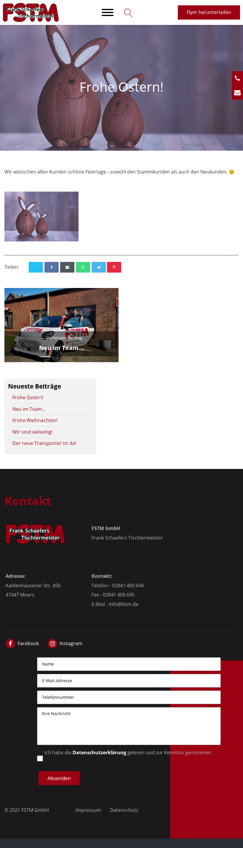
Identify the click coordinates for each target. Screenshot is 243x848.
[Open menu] (107, 12)
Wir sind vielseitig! (32, 432)
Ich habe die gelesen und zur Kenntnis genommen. (128, 752)
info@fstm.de (123, 604)
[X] (36, 267)
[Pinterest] (114, 267)
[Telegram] (99, 267)
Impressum (88, 810)
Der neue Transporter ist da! (44, 443)
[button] (59, 778)
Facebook (28, 643)
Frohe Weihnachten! (34, 420)
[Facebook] (51, 267)
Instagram (71, 643)
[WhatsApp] (83, 267)
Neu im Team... (29, 409)
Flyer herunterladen (209, 12)
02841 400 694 (128, 585)
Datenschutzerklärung (99, 752)
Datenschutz (124, 810)
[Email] (67, 267)
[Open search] (127, 12)
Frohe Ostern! (27, 397)
